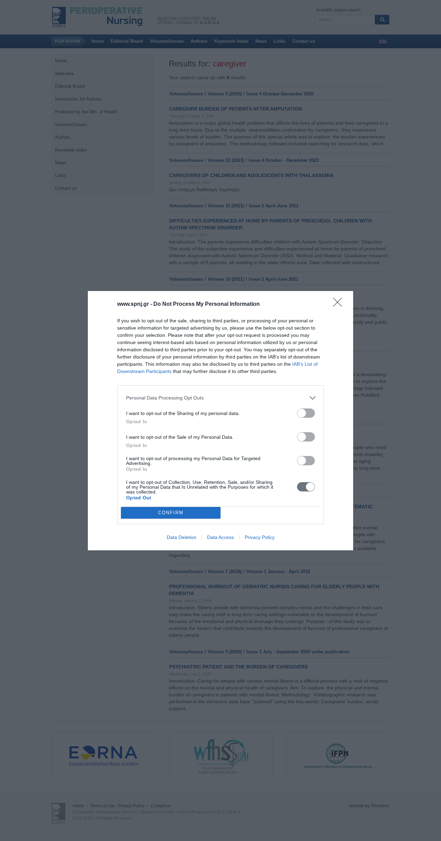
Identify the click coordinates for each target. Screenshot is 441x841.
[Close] (339, 304)
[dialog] (220, 420)
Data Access (220, 537)
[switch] (306, 413)
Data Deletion (181, 537)
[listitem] (220, 398)
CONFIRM (171, 512)
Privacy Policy (260, 537)
